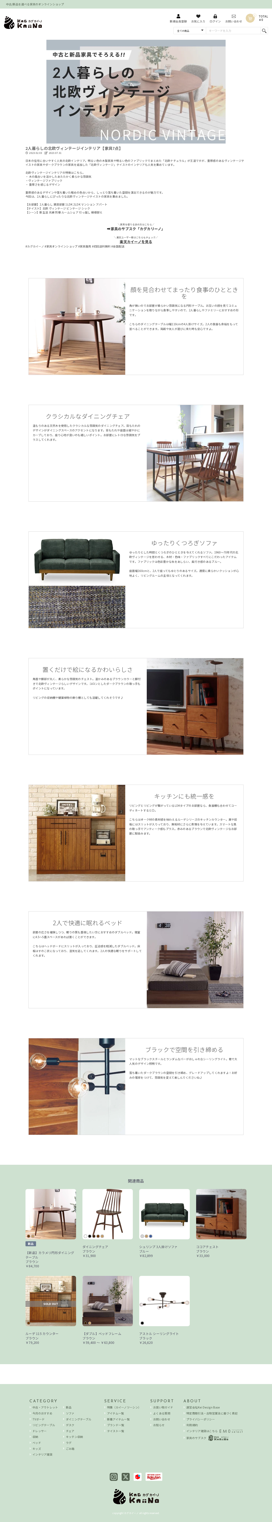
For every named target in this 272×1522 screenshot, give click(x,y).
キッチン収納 (74, 1437)
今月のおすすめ (42, 1413)
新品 (69, 1407)
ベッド (36, 1443)
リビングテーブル (43, 1425)
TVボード (38, 1419)
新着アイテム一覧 (118, 1419)
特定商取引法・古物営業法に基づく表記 (212, 1413)
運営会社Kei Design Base (203, 1407)
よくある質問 (161, 1413)
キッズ (36, 1449)
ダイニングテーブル (78, 1419)
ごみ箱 (70, 1449)
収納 (35, 1437)
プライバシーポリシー (200, 1419)
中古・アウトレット (45, 1407)
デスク (70, 1425)
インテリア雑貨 (42, 1454)
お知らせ (158, 1425)
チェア (70, 1431)
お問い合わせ (161, 1419)
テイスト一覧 (115, 1431)
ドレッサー (39, 1431)
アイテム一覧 (115, 1413)
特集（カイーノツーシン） (124, 1407)
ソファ (70, 1413)
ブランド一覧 (115, 1425)
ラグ (69, 1443)
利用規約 (192, 1425)
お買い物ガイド (163, 1407)
